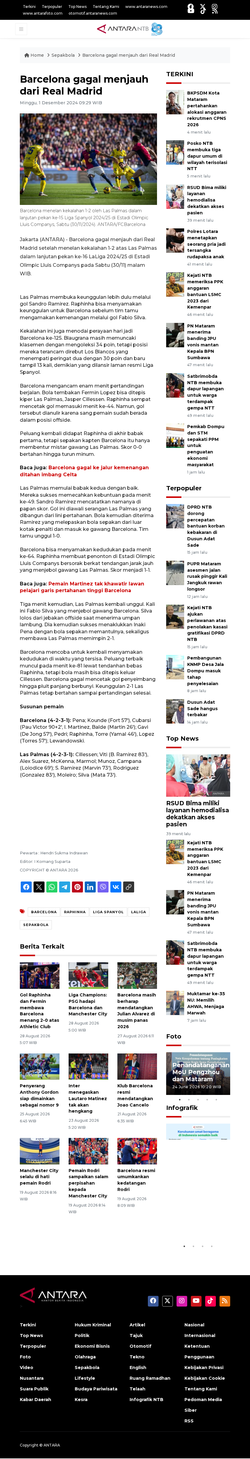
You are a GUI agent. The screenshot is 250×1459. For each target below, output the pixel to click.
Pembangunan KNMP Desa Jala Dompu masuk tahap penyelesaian (205, 670)
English (138, 1367)
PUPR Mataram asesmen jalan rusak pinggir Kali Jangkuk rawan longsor (207, 576)
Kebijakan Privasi (203, 1367)
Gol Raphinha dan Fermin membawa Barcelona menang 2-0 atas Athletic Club (39, 1010)
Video (26, 1367)
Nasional (194, 1325)
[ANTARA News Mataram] (131, 29)
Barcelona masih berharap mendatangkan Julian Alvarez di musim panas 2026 (136, 1010)
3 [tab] (198, 1099)
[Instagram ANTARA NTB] (214, 6)
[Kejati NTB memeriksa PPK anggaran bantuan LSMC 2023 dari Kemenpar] (175, 284)
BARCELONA (44, 912)
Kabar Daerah (35, 1399)
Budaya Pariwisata (96, 1389)
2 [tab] (189, 1099)
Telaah (137, 1389)
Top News (77, 6)
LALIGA (138, 912)
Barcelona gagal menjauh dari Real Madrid (128, 55)
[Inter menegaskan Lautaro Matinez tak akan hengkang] (88, 1066)
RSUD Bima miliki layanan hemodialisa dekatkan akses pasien (206, 200)
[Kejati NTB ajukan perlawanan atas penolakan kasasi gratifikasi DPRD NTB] (175, 616)
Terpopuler (52, 6)
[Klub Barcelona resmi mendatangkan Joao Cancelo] (137, 1066)
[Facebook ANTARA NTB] (191, 6)
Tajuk (136, 1335)
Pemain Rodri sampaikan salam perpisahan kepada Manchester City (88, 1183)
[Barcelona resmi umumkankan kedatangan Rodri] (137, 1151)
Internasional (199, 1335)
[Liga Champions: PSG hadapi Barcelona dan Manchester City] (88, 975)
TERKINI (179, 74)
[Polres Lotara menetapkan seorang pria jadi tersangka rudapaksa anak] (175, 240)
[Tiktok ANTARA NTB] (203, 11)
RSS (189, 1421)
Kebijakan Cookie (204, 1378)
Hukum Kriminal (93, 1325)
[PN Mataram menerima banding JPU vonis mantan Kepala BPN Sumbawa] (175, 335)
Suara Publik (34, 1389)
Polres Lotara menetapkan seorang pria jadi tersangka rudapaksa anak (206, 244)
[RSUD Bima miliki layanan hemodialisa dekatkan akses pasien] (175, 196)
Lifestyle (85, 1378)
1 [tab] (180, 1099)
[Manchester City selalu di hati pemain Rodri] (39, 1151)
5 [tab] (216, 1099)
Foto (173, 1036)
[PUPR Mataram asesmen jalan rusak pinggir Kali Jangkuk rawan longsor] (175, 572)
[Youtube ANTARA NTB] (191, 11)
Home (37, 55)
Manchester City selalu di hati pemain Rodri (39, 1177)
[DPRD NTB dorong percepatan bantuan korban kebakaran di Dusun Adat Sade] (175, 516)
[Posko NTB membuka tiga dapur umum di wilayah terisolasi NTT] (175, 152)
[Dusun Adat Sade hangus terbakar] (175, 711)
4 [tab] (207, 1099)
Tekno (137, 1357)
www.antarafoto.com (42, 13)
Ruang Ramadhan (150, 1378)
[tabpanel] (198, 1073)
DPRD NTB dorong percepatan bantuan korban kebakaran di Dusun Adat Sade (206, 526)
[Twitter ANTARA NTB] (203, 6)
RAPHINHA (75, 912)
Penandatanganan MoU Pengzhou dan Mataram (201, 1072)
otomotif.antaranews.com (93, 13)
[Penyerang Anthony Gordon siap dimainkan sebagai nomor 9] (39, 1066)
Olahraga (85, 1357)
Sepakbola (63, 55)
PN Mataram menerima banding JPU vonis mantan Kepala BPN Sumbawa (203, 909)
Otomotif (141, 1346)
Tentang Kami (106, 6)
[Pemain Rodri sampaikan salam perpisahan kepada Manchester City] (88, 1151)
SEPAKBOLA (35, 925)
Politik (82, 1335)
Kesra (81, 1399)
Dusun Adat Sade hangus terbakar (202, 708)
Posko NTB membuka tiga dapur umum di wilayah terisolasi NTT (207, 156)
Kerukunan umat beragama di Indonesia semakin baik (197, 1218)
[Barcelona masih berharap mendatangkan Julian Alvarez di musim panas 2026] (137, 975)
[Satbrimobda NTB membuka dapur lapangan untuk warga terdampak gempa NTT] (175, 385)
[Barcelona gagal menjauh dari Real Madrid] (198, 775)
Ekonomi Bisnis (92, 1346)
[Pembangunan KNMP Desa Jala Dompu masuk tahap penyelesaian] (175, 667)
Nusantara (32, 1378)
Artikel (137, 1325)
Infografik (182, 1107)
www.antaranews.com (146, 6)
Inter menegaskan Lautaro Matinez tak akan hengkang (88, 1098)
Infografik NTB (146, 1399)
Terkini (29, 6)
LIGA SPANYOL (108, 912)
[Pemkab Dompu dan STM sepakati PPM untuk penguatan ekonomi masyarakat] (175, 435)
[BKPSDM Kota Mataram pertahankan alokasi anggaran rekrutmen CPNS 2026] (175, 102)
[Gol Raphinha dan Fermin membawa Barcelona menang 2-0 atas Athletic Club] (39, 975)
